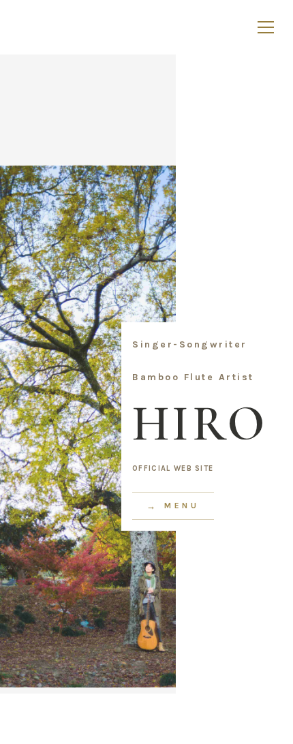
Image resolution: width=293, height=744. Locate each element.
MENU (182, 505)
